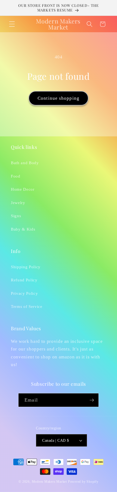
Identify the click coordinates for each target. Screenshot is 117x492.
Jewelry (18, 202)
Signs (16, 215)
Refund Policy (24, 280)
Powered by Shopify (83, 482)
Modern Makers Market (49, 482)
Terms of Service (26, 306)
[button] (12, 24)
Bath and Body (25, 162)
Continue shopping (58, 98)
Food (15, 176)
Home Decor (23, 189)
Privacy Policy (24, 293)
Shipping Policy (26, 266)
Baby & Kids (23, 229)
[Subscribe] (91, 400)
